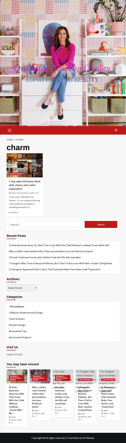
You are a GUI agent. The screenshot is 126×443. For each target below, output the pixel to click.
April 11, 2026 (16, 420)
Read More (13, 212)
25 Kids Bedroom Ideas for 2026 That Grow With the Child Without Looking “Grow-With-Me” (59, 245)
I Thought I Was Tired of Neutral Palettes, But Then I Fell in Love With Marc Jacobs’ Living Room (60, 263)
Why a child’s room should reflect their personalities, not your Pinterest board (51, 251)
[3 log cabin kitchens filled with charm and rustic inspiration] (25, 165)
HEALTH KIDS (14, 354)
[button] (10, 130)
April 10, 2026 (39, 413)
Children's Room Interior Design (26, 312)
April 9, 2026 (62, 410)
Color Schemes (17, 318)
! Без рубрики (16, 306)
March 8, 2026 (86, 417)
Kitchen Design (16, 174)
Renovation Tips (18, 331)
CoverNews (73, 437)
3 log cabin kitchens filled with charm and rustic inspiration (24, 185)
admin (13, 193)
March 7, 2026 (109, 413)
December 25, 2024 (26, 193)
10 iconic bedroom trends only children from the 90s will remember (45, 257)
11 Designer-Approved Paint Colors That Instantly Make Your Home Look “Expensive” (55, 269)
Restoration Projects (20, 337)
